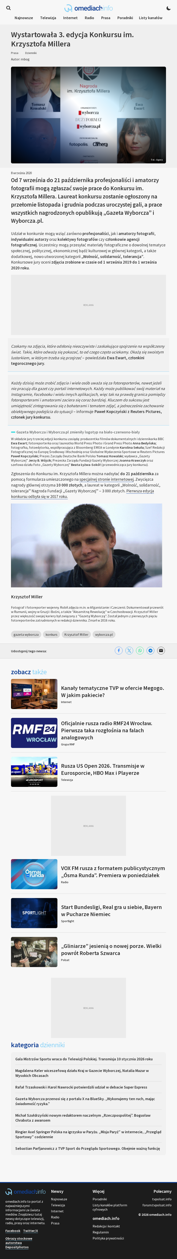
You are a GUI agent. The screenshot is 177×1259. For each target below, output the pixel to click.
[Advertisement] (88, 305)
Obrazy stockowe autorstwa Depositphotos (18, 1242)
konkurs (51, 634)
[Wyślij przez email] (161, 650)
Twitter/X (30, 1230)
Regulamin (101, 1232)
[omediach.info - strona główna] (88, 8)
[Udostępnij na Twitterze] (129, 650)
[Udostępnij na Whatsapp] (140, 650)
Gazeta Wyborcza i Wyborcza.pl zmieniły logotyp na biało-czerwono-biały (78, 432)
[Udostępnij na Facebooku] (119, 650)
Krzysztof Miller (76, 634)
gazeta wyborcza (26, 634)
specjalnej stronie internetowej (106, 479)
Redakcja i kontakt (106, 1226)
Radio (89, 17)
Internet (70, 17)
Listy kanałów (150, 17)
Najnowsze (24, 17)
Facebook (12, 1230)
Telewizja (48, 17)
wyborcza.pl (104, 634)
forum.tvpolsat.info (157, 1205)
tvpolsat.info (162, 1199)
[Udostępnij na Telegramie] (150, 650)
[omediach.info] (25, 1193)
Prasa (105, 17)
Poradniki (125, 17)
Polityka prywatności (108, 1238)
